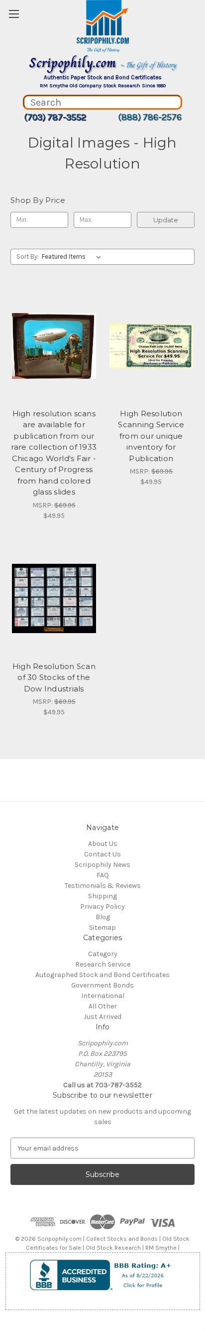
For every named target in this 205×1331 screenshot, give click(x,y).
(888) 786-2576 (150, 117)
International (102, 996)
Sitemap (102, 927)
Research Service (102, 964)
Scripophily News (102, 864)
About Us (102, 843)
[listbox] (73, 256)
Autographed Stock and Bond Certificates (102, 975)
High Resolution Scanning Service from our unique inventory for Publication (151, 436)
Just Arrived (102, 1016)
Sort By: (27, 256)
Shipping (102, 896)
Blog (103, 917)
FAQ (103, 875)
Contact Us (102, 854)
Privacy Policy (102, 906)
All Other (103, 1006)
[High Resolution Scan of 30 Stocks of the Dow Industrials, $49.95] (54, 598)
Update (165, 220)
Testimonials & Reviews (103, 885)
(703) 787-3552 (55, 117)
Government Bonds (102, 985)
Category (102, 954)
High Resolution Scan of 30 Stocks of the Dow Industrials (54, 677)
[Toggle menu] (13, 13)
